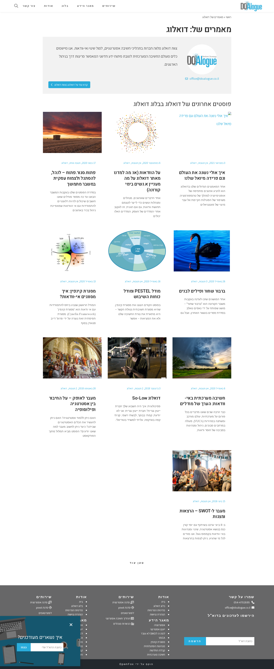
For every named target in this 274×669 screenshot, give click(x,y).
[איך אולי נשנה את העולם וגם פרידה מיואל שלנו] (202, 132)
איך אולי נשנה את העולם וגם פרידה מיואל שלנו (202, 175)
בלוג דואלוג (159, 606)
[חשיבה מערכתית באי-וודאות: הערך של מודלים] (202, 357)
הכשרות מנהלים (122, 623)
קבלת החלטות (157, 650)
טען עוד (137, 563)
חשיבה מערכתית (156, 654)
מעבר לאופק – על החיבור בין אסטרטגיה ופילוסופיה (72, 404)
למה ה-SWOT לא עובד (153, 633)
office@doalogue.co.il (204, 78)
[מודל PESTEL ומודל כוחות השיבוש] (137, 250)
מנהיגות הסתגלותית (154, 646)
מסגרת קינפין (158, 642)
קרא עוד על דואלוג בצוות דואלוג (71, 85)
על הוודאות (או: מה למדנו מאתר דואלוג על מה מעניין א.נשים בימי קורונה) (137, 181)
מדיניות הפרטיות (156, 610)
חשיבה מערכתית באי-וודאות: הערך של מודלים (202, 401)
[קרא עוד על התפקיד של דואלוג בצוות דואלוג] (202, 59)
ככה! (24, 647)
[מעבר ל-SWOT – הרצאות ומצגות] (202, 470)
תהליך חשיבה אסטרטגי (118, 618)
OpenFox (126, 664)
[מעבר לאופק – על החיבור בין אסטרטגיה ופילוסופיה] (72, 357)
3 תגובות (203, 281)
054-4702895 (243, 602)
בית (163, 602)
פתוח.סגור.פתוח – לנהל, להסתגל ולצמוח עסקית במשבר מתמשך (73, 178)
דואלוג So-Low (146, 398)
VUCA (162, 637)
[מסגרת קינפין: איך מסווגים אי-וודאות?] (72, 250)
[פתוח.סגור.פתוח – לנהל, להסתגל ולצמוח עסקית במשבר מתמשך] (72, 132)
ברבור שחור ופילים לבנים (202, 291)
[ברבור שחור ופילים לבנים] (202, 250)
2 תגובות (139, 388)
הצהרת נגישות (157, 614)
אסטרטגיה (159, 625)
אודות (163, 597)
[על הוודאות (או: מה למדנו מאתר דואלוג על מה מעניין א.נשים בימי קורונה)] (137, 132)
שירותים (126, 597)
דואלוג (193, 163)
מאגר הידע (159, 620)
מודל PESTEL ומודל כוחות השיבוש (142, 294)
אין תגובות (203, 163)
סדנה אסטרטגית (121, 602)
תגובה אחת (74, 163)
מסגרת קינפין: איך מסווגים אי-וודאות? (78, 294)
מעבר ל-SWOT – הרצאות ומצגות (202, 514)
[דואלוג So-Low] (137, 357)
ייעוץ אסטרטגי (157, 629)
